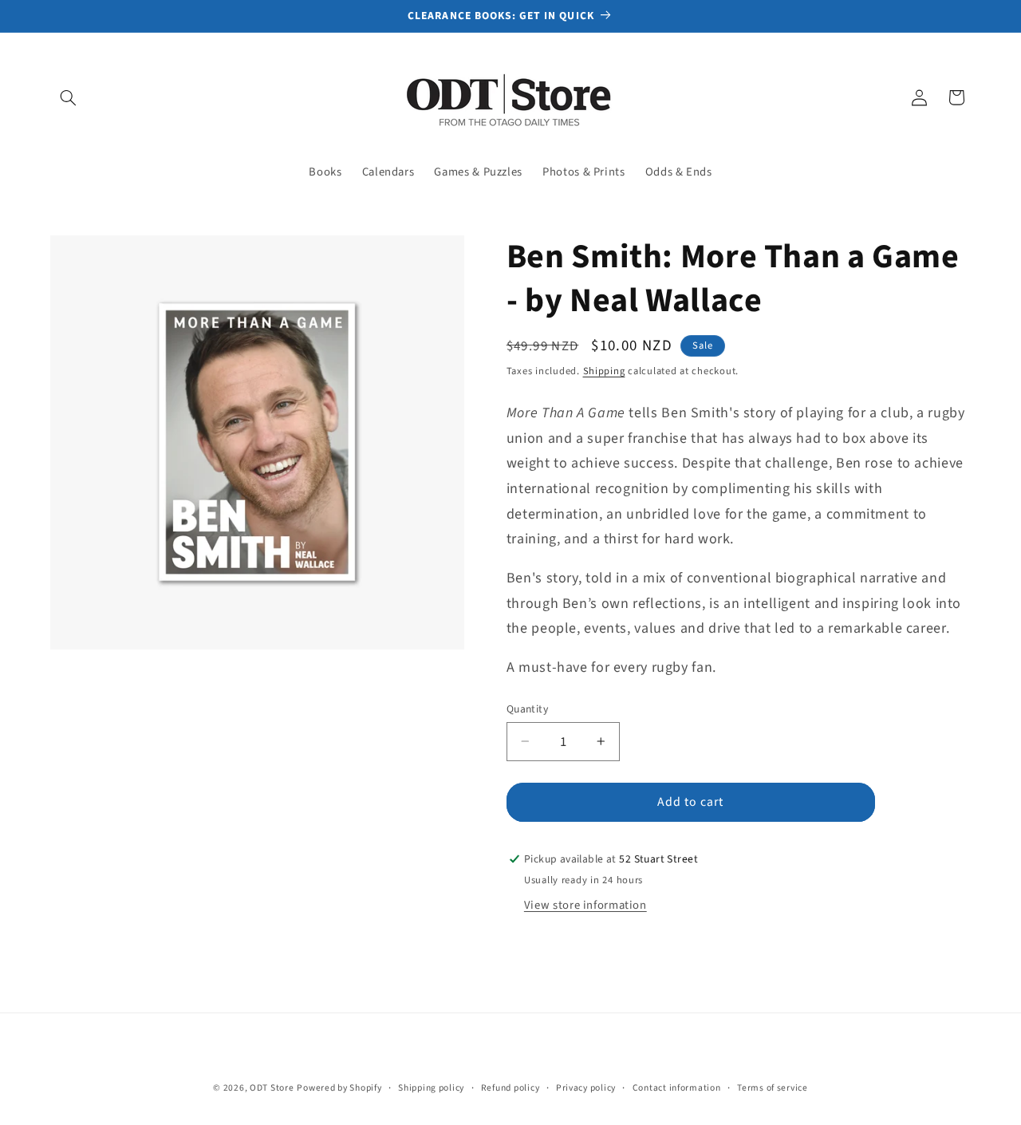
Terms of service (772, 1088)
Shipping (604, 370)
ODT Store (272, 1088)
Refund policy (510, 1088)
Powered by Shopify (339, 1088)
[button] (68, 97)
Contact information (677, 1088)
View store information (585, 905)
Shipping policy (431, 1088)
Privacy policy (586, 1088)
